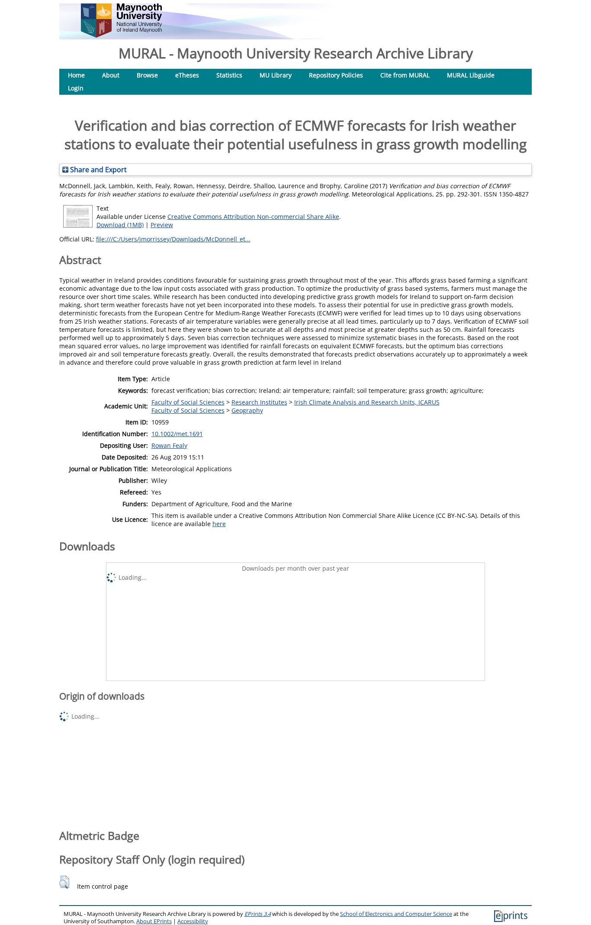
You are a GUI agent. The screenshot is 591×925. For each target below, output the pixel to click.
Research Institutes (259, 402)
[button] (64, 882)
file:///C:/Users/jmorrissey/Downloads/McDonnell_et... (173, 239)
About (110, 75)
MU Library (276, 75)
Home (76, 75)
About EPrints (154, 921)
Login (76, 88)
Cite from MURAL (405, 75)
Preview (162, 225)
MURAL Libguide (471, 75)
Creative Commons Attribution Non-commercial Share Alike (253, 216)
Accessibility (192, 921)
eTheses (187, 75)
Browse (147, 75)
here (219, 524)
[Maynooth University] (121, 35)
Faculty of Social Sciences (188, 402)
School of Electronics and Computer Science (396, 914)
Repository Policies (336, 75)
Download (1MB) (120, 225)
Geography (247, 410)
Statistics (229, 75)
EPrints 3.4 (257, 914)
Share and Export (97, 169)
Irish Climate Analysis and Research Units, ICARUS (367, 402)
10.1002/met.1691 (177, 434)
